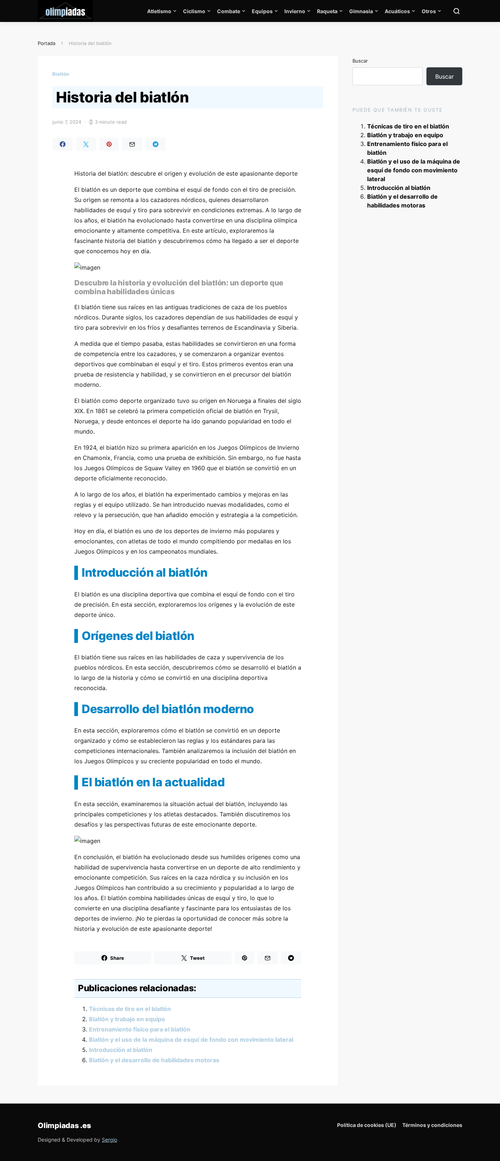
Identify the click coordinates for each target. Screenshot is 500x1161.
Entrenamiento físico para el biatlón (139, 1029)
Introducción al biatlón (120, 1049)
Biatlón (60, 74)
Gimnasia (361, 11)
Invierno (294, 11)
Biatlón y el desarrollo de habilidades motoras (154, 1060)
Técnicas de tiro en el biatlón (130, 1008)
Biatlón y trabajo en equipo (127, 1019)
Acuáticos (397, 11)
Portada (46, 43)
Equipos (262, 11)
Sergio (109, 1139)
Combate (228, 11)
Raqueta (327, 11)
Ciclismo (194, 11)
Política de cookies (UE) (366, 1125)
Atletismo (159, 11)
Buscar (360, 61)
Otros (429, 11)
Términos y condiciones (432, 1125)
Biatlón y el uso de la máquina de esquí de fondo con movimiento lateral (191, 1039)
